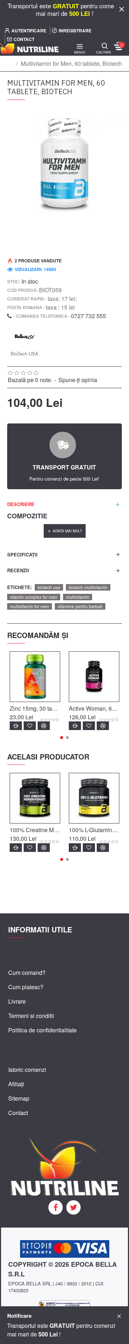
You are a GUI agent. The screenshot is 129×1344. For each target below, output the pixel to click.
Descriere (20, 504)
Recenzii (18, 570)
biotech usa (49, 587)
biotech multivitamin (88, 587)
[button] (61, 737)
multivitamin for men (29, 606)
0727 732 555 (88, 316)
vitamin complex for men (33, 597)
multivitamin (77, 597)
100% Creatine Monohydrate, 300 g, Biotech (35, 830)
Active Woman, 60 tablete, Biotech (94, 708)
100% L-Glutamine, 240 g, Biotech (94, 830)
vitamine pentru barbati (80, 606)
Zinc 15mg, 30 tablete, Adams (35, 708)
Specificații (22, 554)
